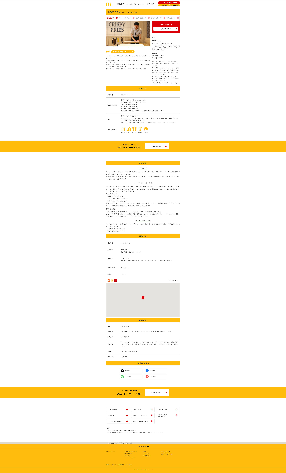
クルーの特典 (141, 4)
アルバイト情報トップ (110, 451)
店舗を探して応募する (169, 2)
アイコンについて (173, 280)
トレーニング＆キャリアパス (150, 4)
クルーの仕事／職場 (131, 4)
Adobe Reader (159, 432)
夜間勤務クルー (171, 18)
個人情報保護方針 (121, 464)
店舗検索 (144, 451)
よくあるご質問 (164, 5)
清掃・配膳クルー (142, 18)
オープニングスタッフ (165, 451)
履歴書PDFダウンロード (131, 430)
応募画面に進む (166, 29)
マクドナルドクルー (126, 18)
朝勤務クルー (111, 18)
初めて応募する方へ (175, 5)
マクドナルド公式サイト (111, 464)
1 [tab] (128, 48)
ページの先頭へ (142, 446)
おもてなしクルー (157, 18)
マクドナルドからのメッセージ (119, 4)
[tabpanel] (128, 33)
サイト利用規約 (129, 464)
